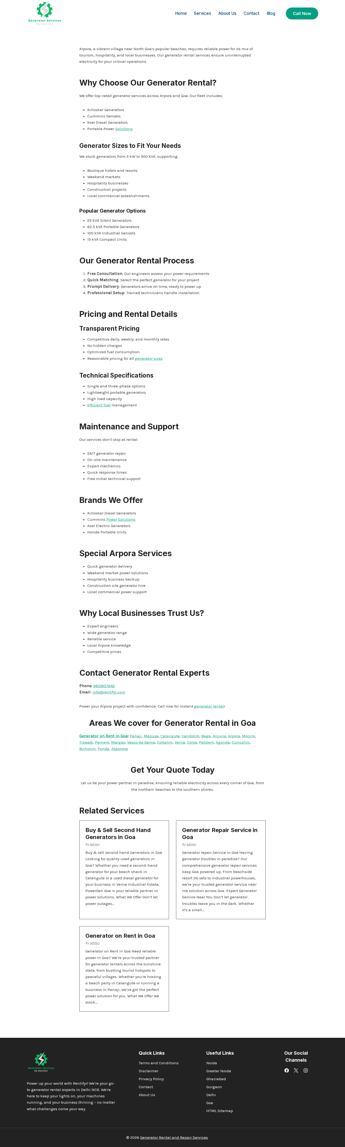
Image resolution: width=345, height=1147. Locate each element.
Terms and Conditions (159, 1063)
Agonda (223, 742)
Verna (180, 742)
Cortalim (165, 742)
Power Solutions (120, 519)
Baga (206, 736)
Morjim (248, 736)
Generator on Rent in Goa (103, 736)
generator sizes (149, 358)
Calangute (170, 736)
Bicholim (87, 748)
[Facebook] (286, 1070)
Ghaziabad (216, 1078)
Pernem (102, 742)
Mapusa (151, 736)
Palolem (206, 742)
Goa (209, 1102)
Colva (192, 742)
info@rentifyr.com (108, 692)
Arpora (234, 736)
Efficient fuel (99, 405)
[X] (296, 1070)
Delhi (211, 1094)
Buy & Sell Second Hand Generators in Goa (118, 833)
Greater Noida (218, 1070)
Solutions (124, 128)
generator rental (209, 706)
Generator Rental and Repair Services (174, 1137)
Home (181, 13)
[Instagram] (305, 1070)
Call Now (302, 13)
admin (95, 844)
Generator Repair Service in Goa (220, 833)
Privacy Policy (151, 1078)
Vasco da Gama (141, 742)
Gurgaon (214, 1086)
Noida (211, 1063)
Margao (118, 742)
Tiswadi (86, 742)
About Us (227, 13)
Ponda (103, 748)
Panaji (136, 736)
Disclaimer (148, 1070)
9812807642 (104, 685)
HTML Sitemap (219, 1110)
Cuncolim (241, 742)
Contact (252, 13)
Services (202, 13)
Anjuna (219, 736)
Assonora (119, 748)
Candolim (190, 736)
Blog (271, 13)
